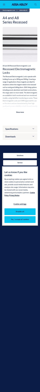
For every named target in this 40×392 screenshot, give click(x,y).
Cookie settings (20, 204)
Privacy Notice (14, 195)
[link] (10, 10)
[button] (23, 10)
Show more (20, 112)
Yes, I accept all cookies (20, 219)
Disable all (20, 212)
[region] (20, 196)
